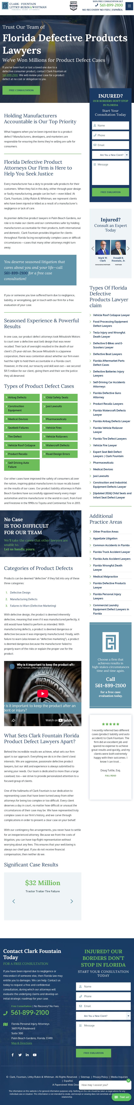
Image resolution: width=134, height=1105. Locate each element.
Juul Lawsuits (54, 406)
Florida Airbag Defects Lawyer (111, 421)
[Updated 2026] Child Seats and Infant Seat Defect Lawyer (112, 495)
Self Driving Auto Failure (18, 465)
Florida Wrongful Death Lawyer (107, 567)
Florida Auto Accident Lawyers (112, 558)
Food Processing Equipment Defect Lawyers (110, 323)
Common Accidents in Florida (111, 545)
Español (68, 1080)
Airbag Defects (17, 397)
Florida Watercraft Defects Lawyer (109, 412)
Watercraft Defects (57, 445)
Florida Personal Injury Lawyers (107, 596)
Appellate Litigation (105, 538)
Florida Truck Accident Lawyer (111, 552)
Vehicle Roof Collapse (21, 445)
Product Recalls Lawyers (108, 403)
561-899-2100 (111, 4)
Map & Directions (21, 1043)
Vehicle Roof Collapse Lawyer (111, 315)
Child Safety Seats (57, 397)
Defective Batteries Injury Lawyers (108, 373)
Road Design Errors (58, 454)
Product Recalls (17, 454)
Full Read (110, 789)
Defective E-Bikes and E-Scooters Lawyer (108, 345)
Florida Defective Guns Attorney (107, 395)
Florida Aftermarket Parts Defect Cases (109, 363)
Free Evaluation (111, 192)
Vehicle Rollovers (57, 436)
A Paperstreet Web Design (67, 1084)
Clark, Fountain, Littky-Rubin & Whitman (32, 1076)
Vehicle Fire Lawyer (105, 445)
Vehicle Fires (54, 427)
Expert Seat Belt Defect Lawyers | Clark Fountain (108, 454)
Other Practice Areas (105, 531)
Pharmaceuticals (56, 419)
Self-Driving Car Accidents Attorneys (109, 384)
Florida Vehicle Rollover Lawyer (108, 430)
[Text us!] (121, 1098)
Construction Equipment (16, 408)
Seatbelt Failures (18, 427)
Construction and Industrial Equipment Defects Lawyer (110, 484)
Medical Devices (18, 419)
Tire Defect (15, 436)
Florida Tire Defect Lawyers (110, 438)
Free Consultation (21, 90)
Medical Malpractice (105, 576)
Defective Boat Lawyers (107, 354)
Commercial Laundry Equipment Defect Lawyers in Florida (111, 609)
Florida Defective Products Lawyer (109, 585)
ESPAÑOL (117, 9)
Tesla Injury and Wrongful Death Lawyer (109, 334)
